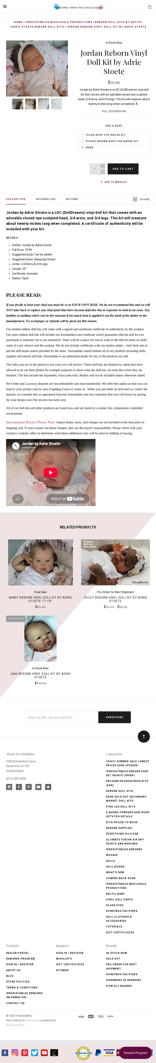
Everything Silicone (122, 833)
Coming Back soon (120, 878)
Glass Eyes (115, 905)
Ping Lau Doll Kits (120, 806)
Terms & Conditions (22, 987)
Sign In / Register (20, 964)
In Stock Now (114, 42)
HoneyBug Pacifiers (122, 974)
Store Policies (18, 981)
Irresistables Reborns (124, 849)
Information (46, 199)
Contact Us (15, 1003)
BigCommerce (15, 1025)
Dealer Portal (17, 953)
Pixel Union (33, 1020)
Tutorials (114, 926)
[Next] (60, 47)
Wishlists (64, 958)
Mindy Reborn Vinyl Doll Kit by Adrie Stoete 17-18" (40, 599)
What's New (115, 872)
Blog (10, 976)
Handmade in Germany (123, 980)
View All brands (119, 986)
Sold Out (113, 958)
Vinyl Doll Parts (119, 899)
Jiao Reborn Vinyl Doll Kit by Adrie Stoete (40, 675)
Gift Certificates (120, 932)
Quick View (40, 564)
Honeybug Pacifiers (122, 911)
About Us (13, 970)
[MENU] (5, 6)
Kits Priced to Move (122, 822)
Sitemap (62, 970)
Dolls (110, 861)
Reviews (72, 199)
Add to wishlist (115, 182)
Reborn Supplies (119, 828)
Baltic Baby (115, 893)
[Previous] (13, 47)
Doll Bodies (115, 866)
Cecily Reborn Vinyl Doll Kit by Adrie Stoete (115, 599)
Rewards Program (20, 958)
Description (16, 199)
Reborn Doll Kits (119, 791)
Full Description (114, 111)
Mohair (112, 855)
